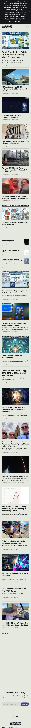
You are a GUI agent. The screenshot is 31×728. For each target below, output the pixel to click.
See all (4, 633)
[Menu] (28, 26)
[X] (14, 716)
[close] (29, 12)
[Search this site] (26, 26)
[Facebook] (17, 716)
